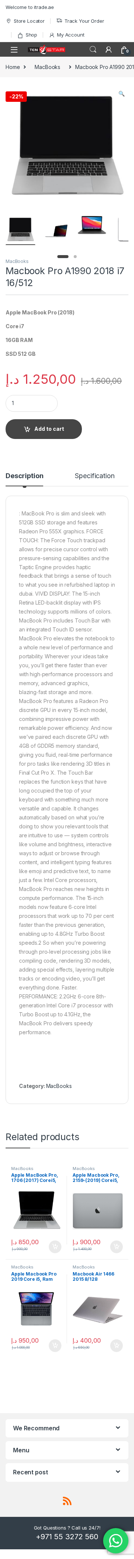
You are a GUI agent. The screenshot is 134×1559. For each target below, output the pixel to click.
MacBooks (47, 67)
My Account (70, 35)
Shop (31, 35)
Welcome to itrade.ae (30, 7)
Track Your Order (84, 21)
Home (13, 67)
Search (93, 50)
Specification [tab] (94, 476)
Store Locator (29, 21)
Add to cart (49, 429)
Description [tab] (24, 476)
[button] (121, 93)
